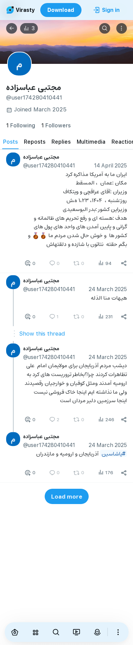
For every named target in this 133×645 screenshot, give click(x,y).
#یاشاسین (113, 453)
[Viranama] (76, 632)
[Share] (124, 263)
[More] (118, 632)
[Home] (15, 632)
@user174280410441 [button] (49, 165)
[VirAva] (97, 632)
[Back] (11, 28)
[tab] (10, 141)
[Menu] (121, 28)
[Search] (104, 28)
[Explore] (35, 632)
